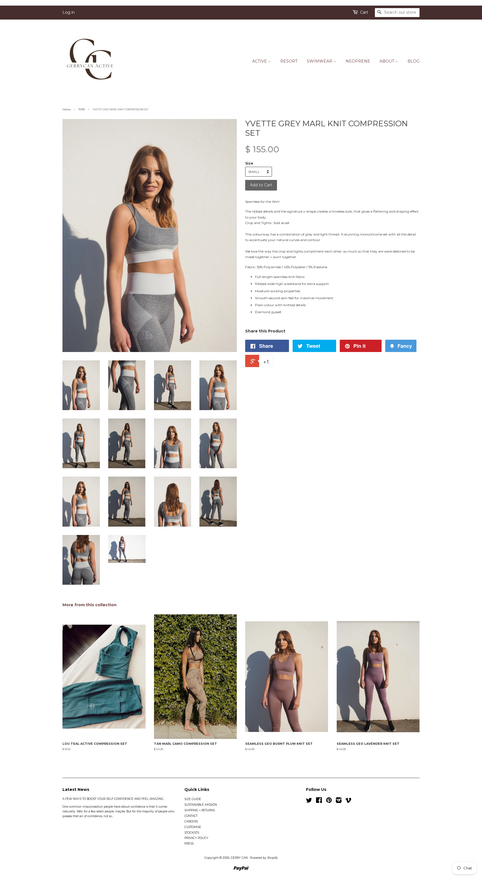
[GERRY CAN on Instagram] (339, 801)
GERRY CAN (240, 858)
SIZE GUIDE (192, 799)
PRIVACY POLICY (196, 838)
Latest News (75, 789)
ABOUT (387, 61)
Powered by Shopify (264, 858)
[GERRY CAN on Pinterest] (329, 801)
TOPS (81, 109)
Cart (364, 12)
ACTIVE (260, 61)
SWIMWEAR (320, 61)
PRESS (189, 843)
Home (66, 109)
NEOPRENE (358, 61)
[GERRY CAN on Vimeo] (348, 801)
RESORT (288, 61)
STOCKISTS (191, 832)
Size (249, 163)
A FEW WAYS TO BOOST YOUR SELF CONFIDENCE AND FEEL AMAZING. (113, 799)
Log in (68, 12)
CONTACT (190, 816)
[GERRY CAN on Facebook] (319, 801)
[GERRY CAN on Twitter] (309, 801)
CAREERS (191, 821)
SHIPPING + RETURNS (199, 810)
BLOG (414, 61)
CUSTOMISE (192, 827)
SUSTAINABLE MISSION (200, 805)
